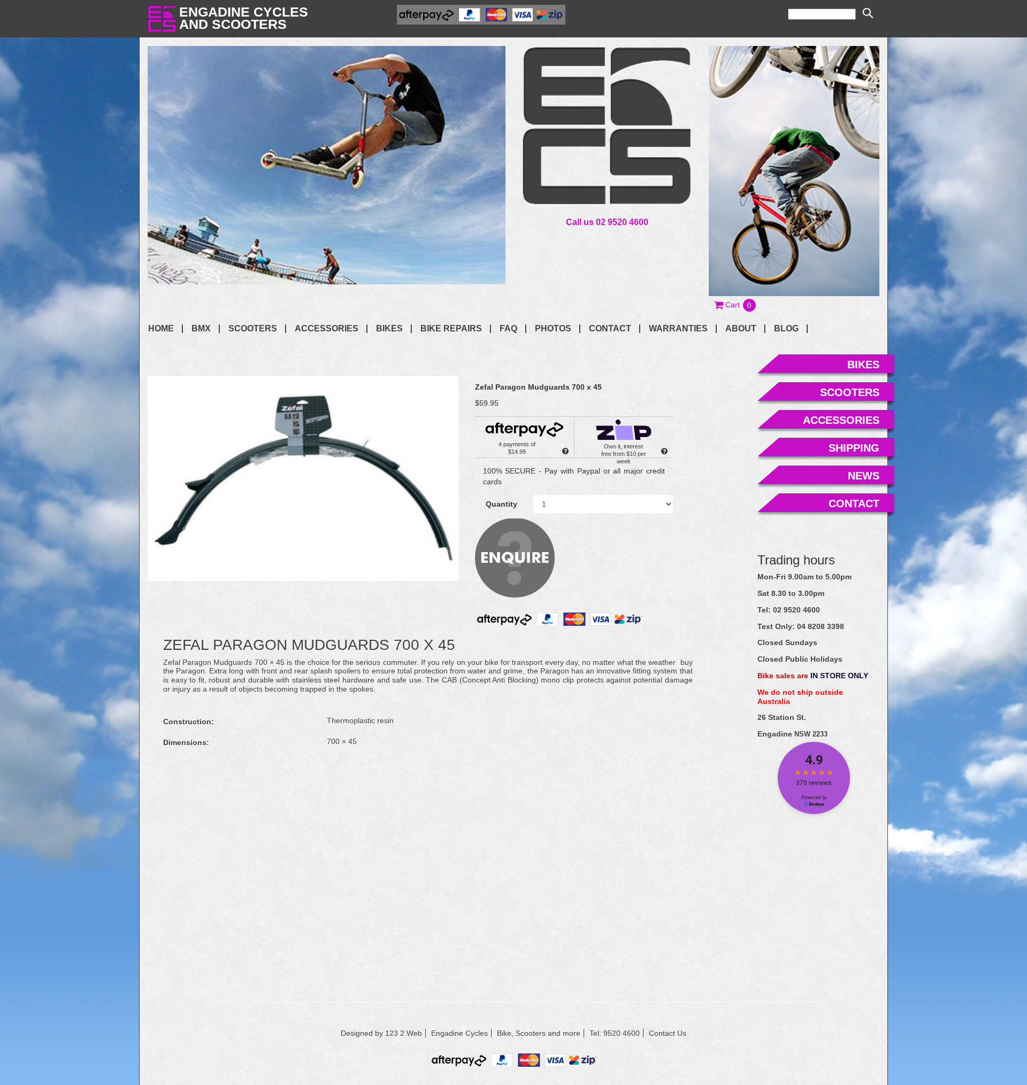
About (740, 328)
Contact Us (667, 1033)
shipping (854, 448)
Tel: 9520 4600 (614, 1033)
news (863, 476)
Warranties (678, 328)
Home (161, 328)
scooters (849, 392)
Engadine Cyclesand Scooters (243, 18)
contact (610, 328)
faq (508, 328)
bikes (863, 364)
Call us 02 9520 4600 (607, 222)
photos (553, 328)
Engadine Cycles (459, 1033)
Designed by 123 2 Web (381, 1033)
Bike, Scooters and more (538, 1033)
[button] (735, 304)
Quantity (501, 504)
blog (786, 328)
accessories (841, 420)
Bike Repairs (451, 328)
